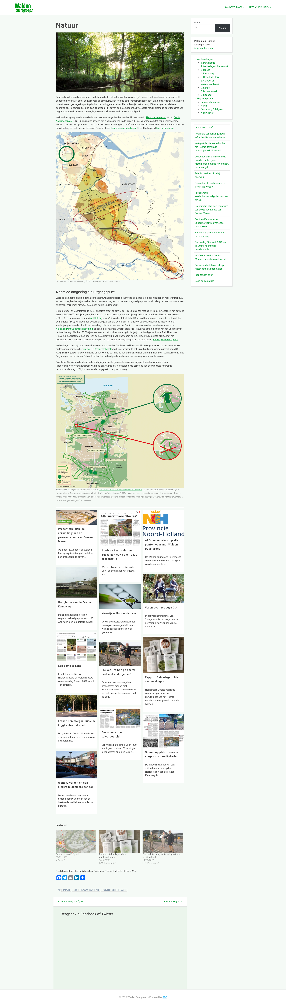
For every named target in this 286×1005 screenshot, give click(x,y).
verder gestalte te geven (165, 339)
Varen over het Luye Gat (161, 607)
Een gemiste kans (69, 665)
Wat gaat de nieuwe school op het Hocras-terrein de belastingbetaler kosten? (210, 147)
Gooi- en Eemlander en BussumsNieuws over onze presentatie (119, 554)
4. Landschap (207, 73)
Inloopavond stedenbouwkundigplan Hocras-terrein (211, 196)
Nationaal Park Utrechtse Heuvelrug (74, 328)
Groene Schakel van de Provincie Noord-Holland (120, 489)
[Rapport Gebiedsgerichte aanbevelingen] (119, 841)
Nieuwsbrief (207, 112)
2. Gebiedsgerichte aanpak (214, 66)
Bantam (66, 890)
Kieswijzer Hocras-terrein (119, 613)
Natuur (204, 105)
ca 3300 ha (95, 318)
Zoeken (197, 22)
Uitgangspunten (259, 7)
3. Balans (205, 70)
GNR (75, 890)
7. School (205, 87)
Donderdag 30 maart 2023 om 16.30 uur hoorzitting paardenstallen (210, 246)
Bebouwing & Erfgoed (67, 854)
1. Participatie (208, 62)
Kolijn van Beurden (203, 48)
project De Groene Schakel (97, 349)
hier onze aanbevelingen (123, 128)
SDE (165, 997)
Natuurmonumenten (156, 117)
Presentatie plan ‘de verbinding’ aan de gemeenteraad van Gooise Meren (211, 210)
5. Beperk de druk (210, 77)
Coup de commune (204, 281)
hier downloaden (165, 128)
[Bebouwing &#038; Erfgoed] (76, 841)
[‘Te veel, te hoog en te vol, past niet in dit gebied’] (163, 841)
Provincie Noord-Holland (114, 890)
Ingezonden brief (204, 127)
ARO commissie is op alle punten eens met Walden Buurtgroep (161, 544)
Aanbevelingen (234, 7)
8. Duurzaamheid (209, 91)
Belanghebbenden (210, 102)
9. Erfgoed (206, 95)
